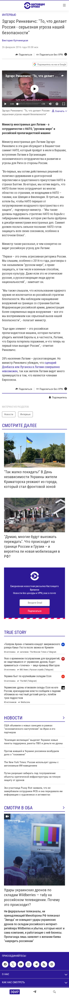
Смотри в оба (18, 807)
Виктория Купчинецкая (15, 40)
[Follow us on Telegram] (36, 964)
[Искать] (54, 992)
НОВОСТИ (13, 718)
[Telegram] (34, 992)
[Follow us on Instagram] (28, 964)
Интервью (9, 15)
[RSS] (44, 964)
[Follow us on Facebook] (5, 964)
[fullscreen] (63, 104)
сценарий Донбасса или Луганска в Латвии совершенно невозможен (31, 367)
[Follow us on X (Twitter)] (13, 964)
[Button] (23, 54)
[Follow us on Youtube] (21, 964)
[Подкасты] (52, 964)
